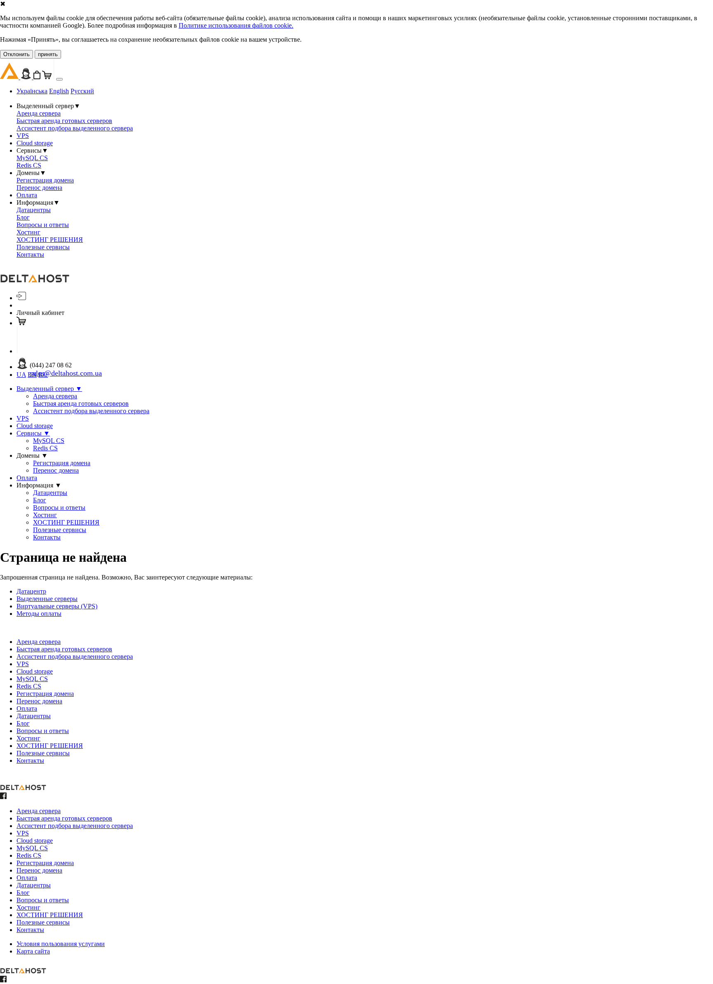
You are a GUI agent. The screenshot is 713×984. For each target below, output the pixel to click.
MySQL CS (32, 157)
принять (48, 54)
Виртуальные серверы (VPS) (57, 606)
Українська (32, 91)
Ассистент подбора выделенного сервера (75, 128)
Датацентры (34, 209)
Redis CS (29, 165)
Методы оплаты (39, 613)
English (59, 91)
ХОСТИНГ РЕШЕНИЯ (50, 239)
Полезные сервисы (43, 247)
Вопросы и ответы (43, 224)
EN (32, 374)
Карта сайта (33, 951)
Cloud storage (35, 143)
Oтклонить (16, 54)
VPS (23, 135)
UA (21, 374)
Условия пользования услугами (61, 943)
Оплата (27, 195)
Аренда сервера (39, 113)
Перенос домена (39, 187)
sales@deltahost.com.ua (66, 373)
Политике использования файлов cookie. (236, 25)
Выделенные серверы (47, 598)
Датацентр (31, 591)
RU (43, 374)
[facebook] (3, 796)
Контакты (30, 254)
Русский (82, 91)
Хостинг (28, 232)
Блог (23, 217)
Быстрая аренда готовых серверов (64, 120)
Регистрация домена (45, 180)
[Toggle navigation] (59, 79)
